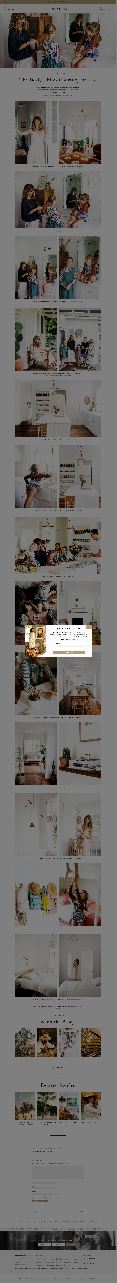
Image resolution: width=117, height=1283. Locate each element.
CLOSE (89, 626)
